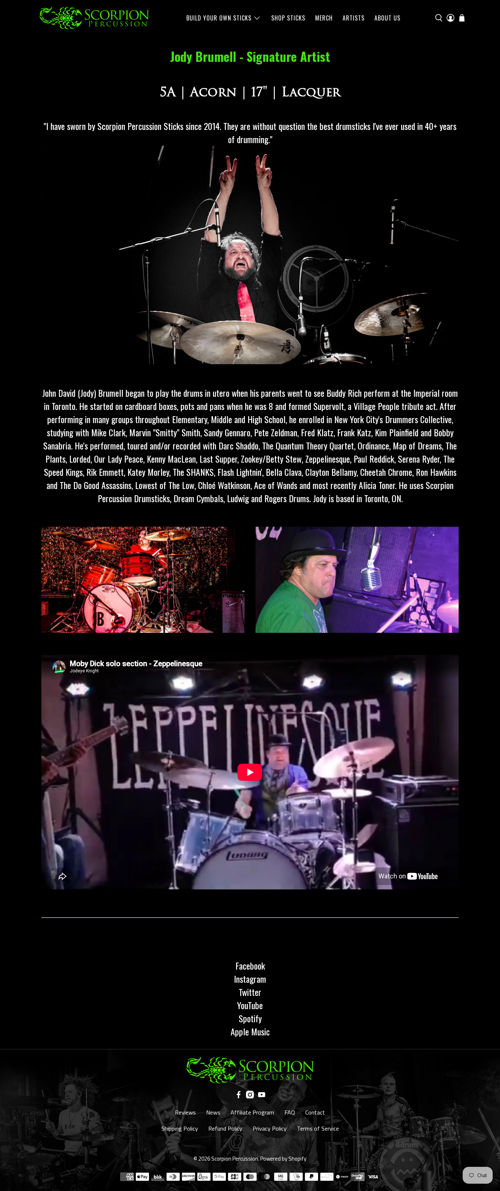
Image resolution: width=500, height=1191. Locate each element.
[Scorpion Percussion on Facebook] (239, 1096)
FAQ (289, 1112)
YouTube (250, 1005)
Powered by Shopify (283, 1158)
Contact (315, 1112)
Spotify (250, 1018)
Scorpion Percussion (234, 1158)
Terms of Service (318, 1128)
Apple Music (250, 1031)
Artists (354, 18)
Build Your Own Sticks (218, 18)
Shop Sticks (288, 18)
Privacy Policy (270, 1128)
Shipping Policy (179, 1128)
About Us (387, 18)
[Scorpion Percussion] (94, 18)
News (213, 1112)
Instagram (250, 978)
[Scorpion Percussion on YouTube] (262, 1096)
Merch (324, 18)
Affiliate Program (252, 1112)
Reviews (185, 1112)
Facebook (250, 965)
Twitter (250, 991)
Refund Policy (225, 1128)
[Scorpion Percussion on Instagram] (250, 1096)
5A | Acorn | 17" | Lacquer (250, 92)
